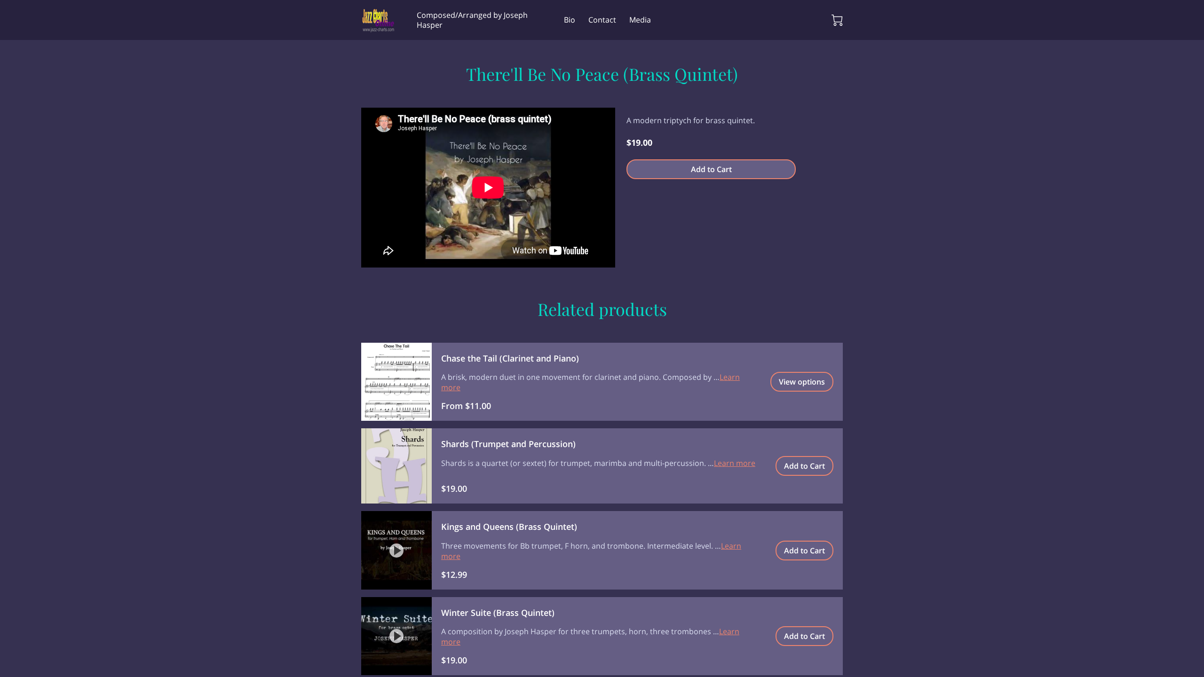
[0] (837, 20)
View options (802, 382)
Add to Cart (711, 169)
